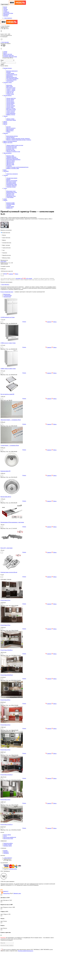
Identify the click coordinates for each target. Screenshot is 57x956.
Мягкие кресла (9, 130)
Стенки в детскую (10, 110)
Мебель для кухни (7, 54)
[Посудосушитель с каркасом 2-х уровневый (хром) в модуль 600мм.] (12, 391)
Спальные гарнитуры (11, 185)
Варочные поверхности (12, 70)
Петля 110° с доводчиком (6, 548)
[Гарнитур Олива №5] (12, 697)
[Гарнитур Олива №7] (12, 747)
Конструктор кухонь (8, 13)
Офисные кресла (10, 162)
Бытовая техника (7, 68)
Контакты (5, 15)
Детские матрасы (10, 103)
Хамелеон (4, 252)
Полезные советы (7, 845)
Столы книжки (9, 197)
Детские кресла (10, 100)
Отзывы (5, 10)
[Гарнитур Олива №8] (12, 772)
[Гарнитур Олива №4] (12, 672)
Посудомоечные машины (12, 78)
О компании (6, 12)
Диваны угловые (10, 118)
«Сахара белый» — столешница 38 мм (10, 445)
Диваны (5, 116)
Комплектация (6, 294)
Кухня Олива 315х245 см (6, 774)
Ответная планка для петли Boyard (9, 572)
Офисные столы (10, 163)
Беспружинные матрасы (12, 136)
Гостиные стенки (7, 82)
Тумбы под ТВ (9, 92)
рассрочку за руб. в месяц (24, 278)
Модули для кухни (10, 150)
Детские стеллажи (10, 105)
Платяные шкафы (10, 204)
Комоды (5, 122)
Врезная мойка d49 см (6, 496)
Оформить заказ (17, 893)
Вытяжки (8, 72)
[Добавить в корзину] (2, 274)
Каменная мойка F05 (5, 471)
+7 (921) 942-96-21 (7, 18)
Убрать (16, 273)
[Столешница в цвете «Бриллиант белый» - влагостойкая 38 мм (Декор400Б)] (12, 417)
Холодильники (9, 81)
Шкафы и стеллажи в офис (12, 168)
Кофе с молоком (6, 245)
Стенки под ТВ (10, 91)
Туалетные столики (11, 186)
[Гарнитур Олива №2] (12, 622)
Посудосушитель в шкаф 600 (7, 394)
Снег (3, 250)
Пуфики (8, 131)
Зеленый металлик (6, 242)
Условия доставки (7, 844)
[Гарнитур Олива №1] (12, 597)
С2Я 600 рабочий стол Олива (8, 317)
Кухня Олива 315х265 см (6, 824)
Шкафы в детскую (10, 114)
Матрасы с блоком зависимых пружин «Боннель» (18, 138)
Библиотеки (9, 85)
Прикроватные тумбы (11, 184)
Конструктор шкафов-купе (9, 837)
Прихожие (6, 171)
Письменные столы (11, 196)
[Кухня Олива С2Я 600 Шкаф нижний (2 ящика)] (12, 314)
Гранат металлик (6, 237)
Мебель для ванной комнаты (10, 141)
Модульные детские (11, 109)
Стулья (5, 198)
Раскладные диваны (11, 120)
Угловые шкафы (10, 206)
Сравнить (11, 273)
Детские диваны (10, 99)
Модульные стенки (10, 87)
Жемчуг (4, 240)
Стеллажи (8, 205)
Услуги (5, 836)
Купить (5, 273)
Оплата (5, 8)
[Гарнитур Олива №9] (12, 797)
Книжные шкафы (10, 202)
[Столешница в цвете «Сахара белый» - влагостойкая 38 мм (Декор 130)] (12, 443)
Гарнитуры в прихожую (12, 173)
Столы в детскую (10, 112)
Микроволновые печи (11, 77)
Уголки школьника (10, 113)
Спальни (5, 175)
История (5, 850)
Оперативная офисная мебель (13, 159)
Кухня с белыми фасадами (7, 291)
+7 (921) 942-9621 (5, 42)
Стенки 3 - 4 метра (10, 90)
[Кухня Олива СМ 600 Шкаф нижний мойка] (12, 366)
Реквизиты (5, 851)
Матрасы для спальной (11, 180)
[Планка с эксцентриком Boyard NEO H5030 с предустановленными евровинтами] (12, 569)
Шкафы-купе (9, 207)
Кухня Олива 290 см (5, 699)
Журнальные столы (11, 191)
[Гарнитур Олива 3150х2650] (12, 822)
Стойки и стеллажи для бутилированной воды (17, 167)
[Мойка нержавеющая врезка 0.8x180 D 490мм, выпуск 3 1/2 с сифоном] (12, 494)
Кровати (8, 179)
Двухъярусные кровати (11, 178)
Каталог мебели (7, 834)
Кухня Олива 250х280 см (6, 650)
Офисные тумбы (10, 164)
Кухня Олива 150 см (5, 799)
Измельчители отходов (11, 74)
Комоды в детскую (10, 108)
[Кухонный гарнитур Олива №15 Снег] (5, 227)
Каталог (5, 6)
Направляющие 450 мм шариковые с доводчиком (12, 522)
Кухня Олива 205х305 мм (7, 675)
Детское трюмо (9, 107)
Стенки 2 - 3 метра (10, 89)
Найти (2, 64)
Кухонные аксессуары (11, 146)
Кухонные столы (10, 149)
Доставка (5, 9)
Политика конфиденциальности (8, 887)
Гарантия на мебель (8, 843)
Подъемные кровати (11, 183)
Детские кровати (10, 102)
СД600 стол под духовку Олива (8, 342)
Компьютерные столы (11, 192)
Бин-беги (8, 126)
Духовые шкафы (10, 73)
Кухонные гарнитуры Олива (10, 56)
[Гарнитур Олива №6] (12, 722)
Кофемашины (9, 76)
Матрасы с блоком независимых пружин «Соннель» (18, 139)
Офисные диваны (10, 160)
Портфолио (6, 14)
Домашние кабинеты (11, 157)
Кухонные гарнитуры (8, 55)
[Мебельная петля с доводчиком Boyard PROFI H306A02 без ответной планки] (12, 545)
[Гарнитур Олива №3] (12, 647)
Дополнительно (7, 296)
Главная (5, 51)
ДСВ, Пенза (3, 261)
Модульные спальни (11, 181)
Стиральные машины (11, 79)
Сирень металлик (6, 247)
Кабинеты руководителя (12, 158)
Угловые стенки (10, 94)
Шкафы (5, 200)
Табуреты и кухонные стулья (13, 151)
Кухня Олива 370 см (5, 749)
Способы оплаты (13, 868)
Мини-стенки (9, 86)
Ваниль (4, 235)
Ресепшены (9, 165)
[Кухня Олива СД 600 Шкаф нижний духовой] (12, 340)
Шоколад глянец (6, 257)
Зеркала (5, 121)
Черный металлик (6, 255)
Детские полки (9, 104)
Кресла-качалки (10, 129)
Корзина (5, 893)
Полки (4, 169)
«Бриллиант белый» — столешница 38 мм (11, 419)
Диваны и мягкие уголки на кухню (14, 145)
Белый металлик (6, 232)
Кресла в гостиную (10, 128)
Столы (5, 188)
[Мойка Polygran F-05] (12, 468)
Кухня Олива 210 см (5, 600)
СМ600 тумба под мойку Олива (8, 368)
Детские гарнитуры (11, 98)
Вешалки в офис (10, 155)
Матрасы (5, 133)
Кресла (5, 124)
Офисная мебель (7, 153)
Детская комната (7, 95)
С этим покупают (7, 295)
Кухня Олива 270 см (5, 625)
